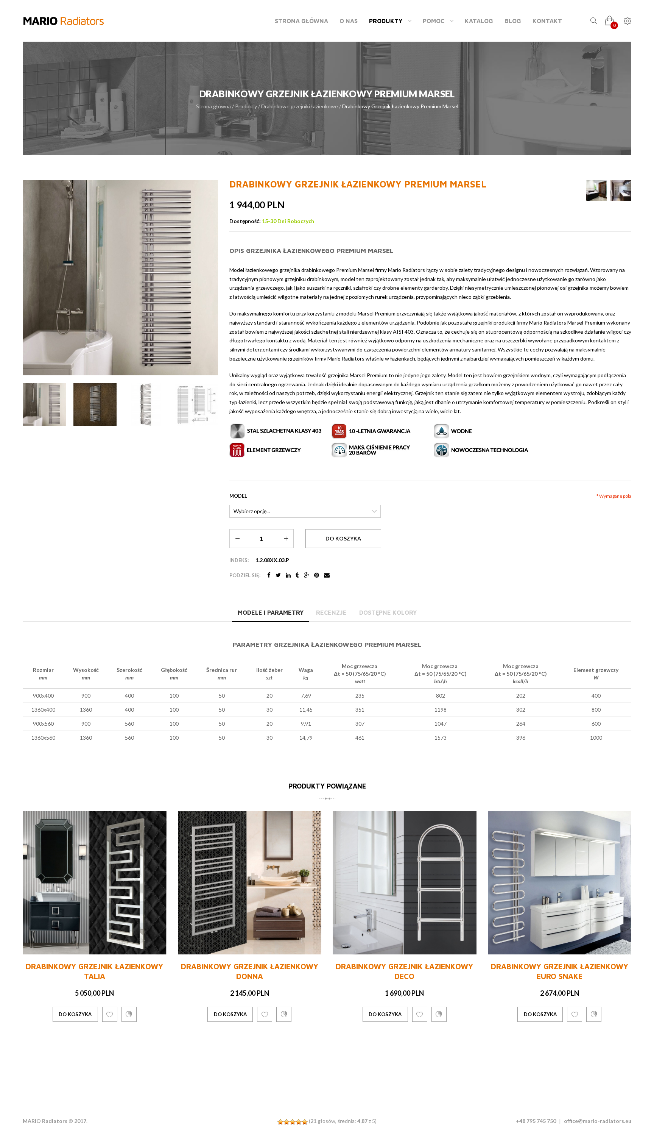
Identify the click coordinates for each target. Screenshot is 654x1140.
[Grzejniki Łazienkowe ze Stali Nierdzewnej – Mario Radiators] (63, 20)
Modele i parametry (271, 612)
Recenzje (331, 612)
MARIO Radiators (45, 1121)
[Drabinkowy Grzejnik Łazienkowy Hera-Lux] (620, 190)
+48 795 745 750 (536, 1121)
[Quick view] (159, 947)
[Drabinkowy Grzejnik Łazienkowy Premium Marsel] (44, 404)
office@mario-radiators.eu (597, 1121)
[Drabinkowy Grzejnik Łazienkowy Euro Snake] (404, 883)
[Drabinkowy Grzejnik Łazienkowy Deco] (250, 883)
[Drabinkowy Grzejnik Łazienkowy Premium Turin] (596, 190)
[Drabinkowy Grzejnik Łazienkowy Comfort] (560, 907)
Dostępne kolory (388, 612)
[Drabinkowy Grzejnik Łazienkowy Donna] (95, 883)
